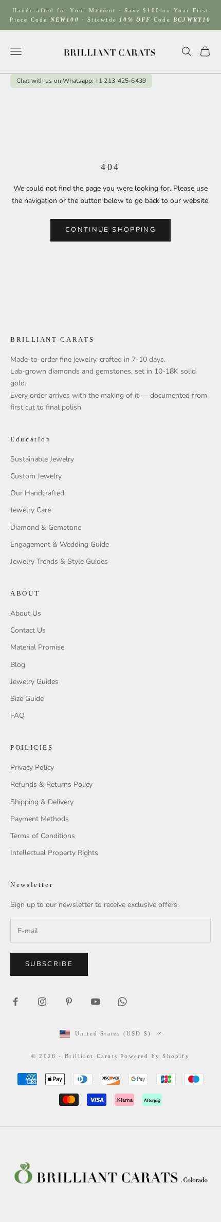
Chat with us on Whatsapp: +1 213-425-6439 (81, 81)
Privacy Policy (32, 767)
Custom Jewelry (36, 476)
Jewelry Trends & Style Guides (59, 561)
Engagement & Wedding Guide (59, 544)
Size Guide (27, 698)
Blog (17, 665)
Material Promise (37, 647)
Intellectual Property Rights (54, 853)
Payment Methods (39, 819)
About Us (25, 613)
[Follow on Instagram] (42, 1001)
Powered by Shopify (155, 1056)
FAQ (17, 715)
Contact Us (28, 630)
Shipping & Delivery (41, 802)
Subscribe (49, 964)
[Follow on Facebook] (15, 1001)
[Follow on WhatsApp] (122, 1001)
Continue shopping (110, 229)
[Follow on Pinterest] (69, 1001)
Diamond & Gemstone (45, 527)
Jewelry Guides (34, 682)
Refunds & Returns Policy (51, 784)
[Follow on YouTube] (95, 1001)
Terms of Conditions (42, 836)
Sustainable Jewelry (42, 459)
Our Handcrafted (37, 493)
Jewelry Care (30, 510)
